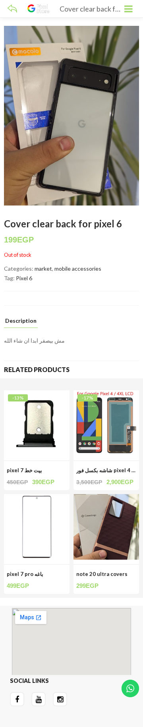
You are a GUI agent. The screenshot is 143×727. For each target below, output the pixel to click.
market (43, 268)
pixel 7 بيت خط (24, 470)
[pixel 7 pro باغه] (37, 498)
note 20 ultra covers (102, 574)
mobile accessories (77, 268)
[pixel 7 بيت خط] (37, 395)
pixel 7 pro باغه (25, 574)
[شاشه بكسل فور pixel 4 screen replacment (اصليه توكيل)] (106, 395)
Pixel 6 (24, 278)
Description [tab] (21, 321)
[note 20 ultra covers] (106, 498)
